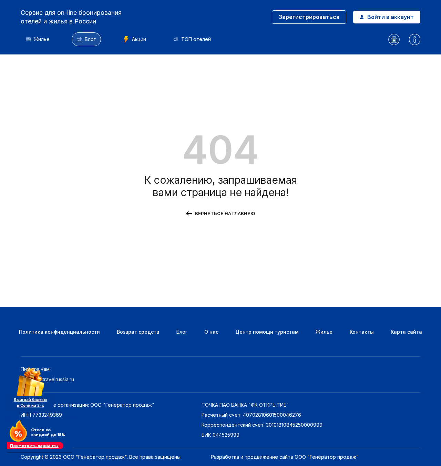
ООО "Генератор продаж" (327, 457)
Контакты (362, 332)
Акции (139, 39)
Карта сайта (406, 332)
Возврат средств (138, 332)
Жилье (42, 39)
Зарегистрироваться (309, 16)
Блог (90, 39)
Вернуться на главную (225, 213)
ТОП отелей (196, 39)
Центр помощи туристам (267, 332)
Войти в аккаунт (390, 16)
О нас (211, 332)
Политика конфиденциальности (59, 332)
